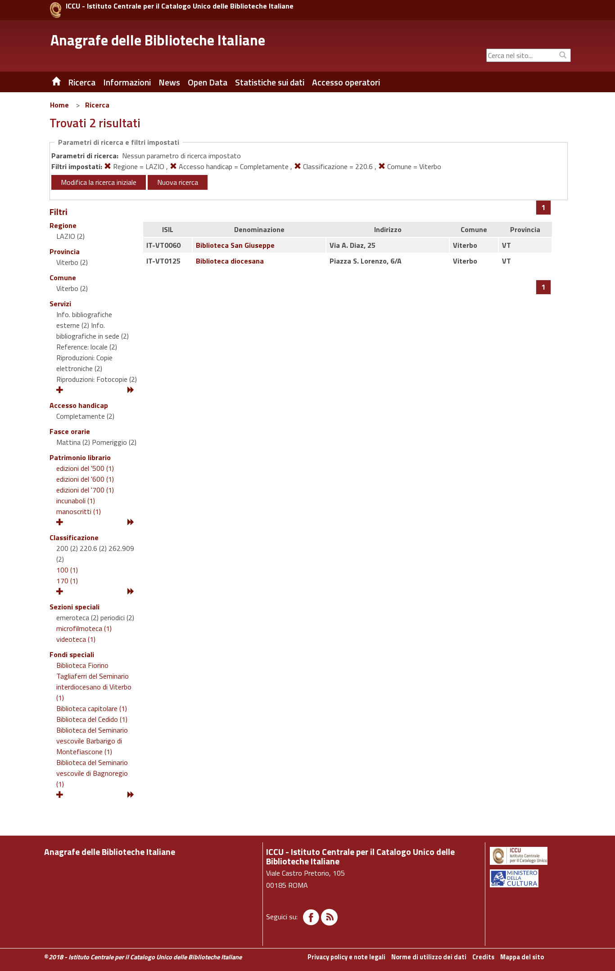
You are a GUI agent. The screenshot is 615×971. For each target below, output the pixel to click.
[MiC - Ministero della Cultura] (529, 878)
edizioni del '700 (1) (85, 489)
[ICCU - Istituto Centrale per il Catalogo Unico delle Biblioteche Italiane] (55, 10)
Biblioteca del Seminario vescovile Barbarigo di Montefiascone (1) (92, 741)
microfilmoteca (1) (84, 628)
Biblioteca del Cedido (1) (91, 719)
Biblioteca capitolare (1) (91, 708)
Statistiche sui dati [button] (269, 82)
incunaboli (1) (75, 500)
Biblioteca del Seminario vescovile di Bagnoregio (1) (92, 773)
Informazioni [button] (127, 82)
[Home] (49, 82)
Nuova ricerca (177, 182)
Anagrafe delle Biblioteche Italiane (157, 40)
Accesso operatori (346, 82)
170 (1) (67, 580)
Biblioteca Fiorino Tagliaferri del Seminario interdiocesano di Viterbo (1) (93, 681)
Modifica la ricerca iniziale (98, 182)
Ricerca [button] (81, 82)
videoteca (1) (75, 639)
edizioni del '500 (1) (85, 468)
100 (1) (67, 569)
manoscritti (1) (78, 511)
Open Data (207, 82)
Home (59, 104)
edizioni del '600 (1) (85, 479)
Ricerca (97, 104)
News (169, 82)
